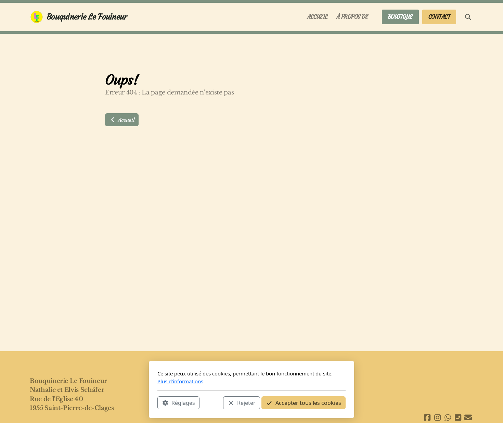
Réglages (183, 403)
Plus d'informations (180, 381)
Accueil (125, 119)
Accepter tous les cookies (308, 403)
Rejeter (246, 403)
